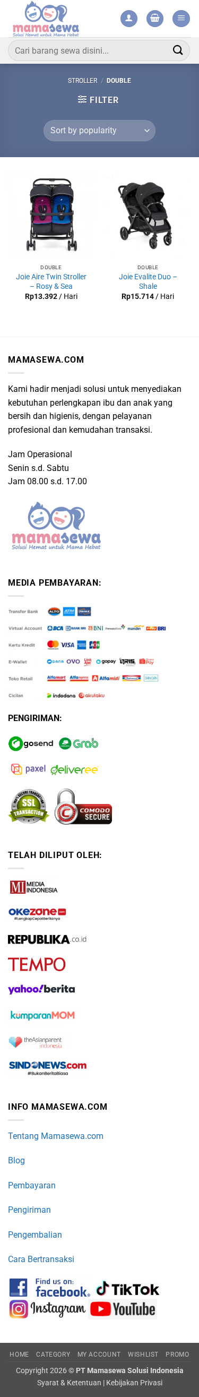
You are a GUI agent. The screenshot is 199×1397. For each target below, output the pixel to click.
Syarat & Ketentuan (69, 1382)
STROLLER (82, 80)
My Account (99, 1354)
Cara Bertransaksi (41, 1259)
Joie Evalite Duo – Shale (148, 281)
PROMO (177, 1354)
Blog (16, 1160)
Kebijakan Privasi (134, 1382)
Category (53, 1354)
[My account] (128, 19)
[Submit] (178, 50)
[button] (154, 19)
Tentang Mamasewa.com (55, 1136)
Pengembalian (35, 1235)
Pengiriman (29, 1210)
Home (19, 1354)
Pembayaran (32, 1185)
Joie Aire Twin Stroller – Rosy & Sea (51, 281)
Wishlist (143, 1354)
